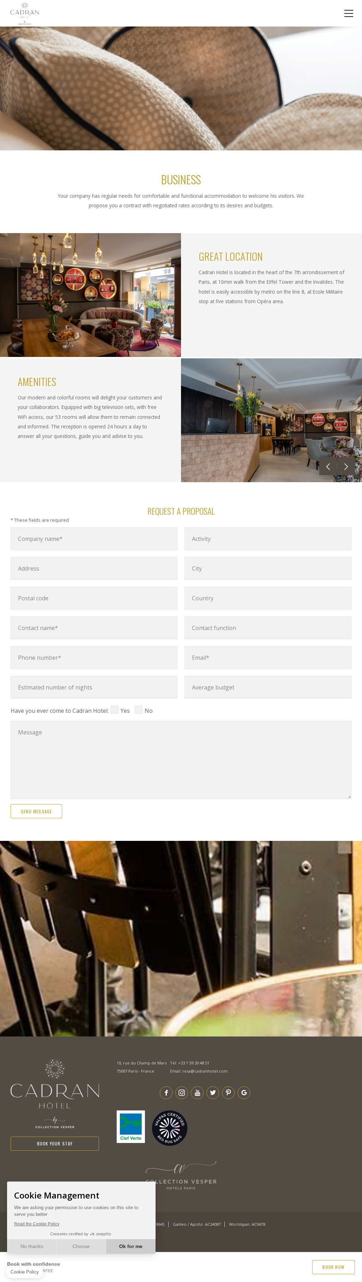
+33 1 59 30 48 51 (193, 1063)
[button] (328, 466)
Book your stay (55, 1143)
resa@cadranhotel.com (205, 1071)
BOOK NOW (333, 1267)
